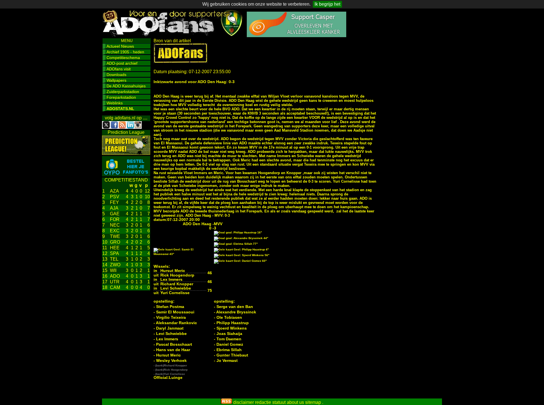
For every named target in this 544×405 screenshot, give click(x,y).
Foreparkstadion (121, 97)
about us (295, 402)
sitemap (313, 402)
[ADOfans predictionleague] (126, 153)
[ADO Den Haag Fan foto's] (126, 174)
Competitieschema (123, 57)
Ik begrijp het (327, 4)
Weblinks (115, 103)
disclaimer (243, 402)
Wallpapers (116, 80)
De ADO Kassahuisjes (126, 86)
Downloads (116, 74)
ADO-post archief (122, 63)
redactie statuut (270, 402)
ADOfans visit (119, 69)
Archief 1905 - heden (125, 52)
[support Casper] (296, 35)
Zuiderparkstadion (123, 91)
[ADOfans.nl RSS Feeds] (226, 402)
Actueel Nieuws (120, 46)
